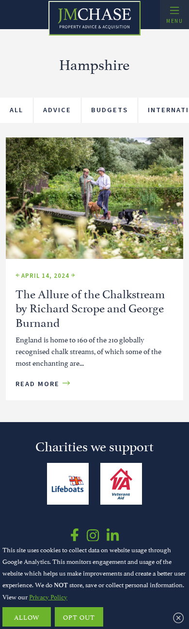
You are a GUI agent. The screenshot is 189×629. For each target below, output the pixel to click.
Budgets (109, 109)
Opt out (79, 617)
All (16, 109)
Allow (27, 617)
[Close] (178, 617)
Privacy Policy (48, 596)
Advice (57, 109)
